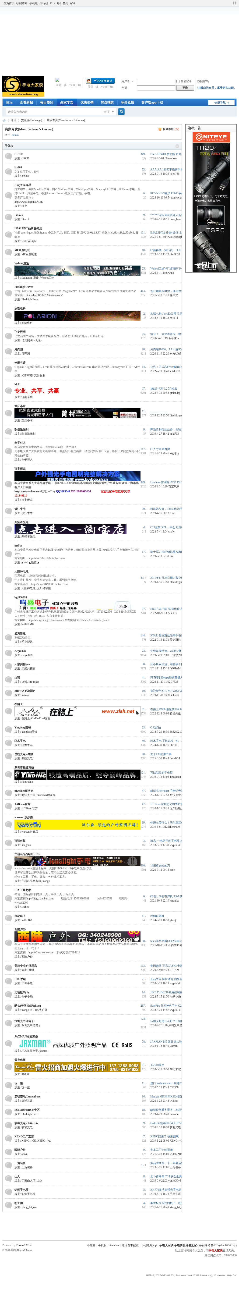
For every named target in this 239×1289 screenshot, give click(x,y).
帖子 (107, 112)
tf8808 (25, 1074)
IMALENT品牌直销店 (28, 228)
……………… (158, 411)
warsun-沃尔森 (23, 817)
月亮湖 (18, 349)
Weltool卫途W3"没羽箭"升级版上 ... (171, 268)
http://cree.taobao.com (27, 491)
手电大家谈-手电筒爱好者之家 (4, 120)
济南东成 (27, 397)
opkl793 (174, 433)
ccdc (172, 513)
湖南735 (174, 173)
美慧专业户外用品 (25, 965)
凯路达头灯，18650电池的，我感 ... (172, 509)
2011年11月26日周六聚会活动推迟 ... (172, 577)
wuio (171, 272)
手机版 (33, 3)
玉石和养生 (157, 1065)
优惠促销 (87, 102)
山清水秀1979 (178, 655)
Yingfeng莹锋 (22, 727)
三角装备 (20, 1163)
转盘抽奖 (107, 102)
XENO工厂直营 (24, 1136)
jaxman (43, 1050)
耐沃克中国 (28, 795)
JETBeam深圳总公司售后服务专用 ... (172, 804)
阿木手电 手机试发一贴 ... (166, 740)
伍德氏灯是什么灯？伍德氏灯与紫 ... (172, 1021)
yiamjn (173, 920)
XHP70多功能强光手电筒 (165, 1189)
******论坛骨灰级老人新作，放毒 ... (172, 215)
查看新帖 (26, 102)
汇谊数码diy (21, 992)
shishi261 (175, 371)
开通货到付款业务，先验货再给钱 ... (172, 429)
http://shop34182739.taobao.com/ (44, 295)
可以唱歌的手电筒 (161, 772)
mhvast (25, 695)
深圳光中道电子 (24, 1021)
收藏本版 (171, 129)
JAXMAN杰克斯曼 (26, 1036)
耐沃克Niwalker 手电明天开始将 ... (171, 790)
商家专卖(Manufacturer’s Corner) (66, 120)
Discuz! (20, 1245)
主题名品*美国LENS (27, 854)
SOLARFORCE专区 (27, 1109)
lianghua (26, 845)
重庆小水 (20, 406)
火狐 (17, 677)
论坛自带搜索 (130, 1245)
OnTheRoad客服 (40, 718)
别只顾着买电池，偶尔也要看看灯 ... (172, 291)
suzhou (25, 907)
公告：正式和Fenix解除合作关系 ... (171, 367)
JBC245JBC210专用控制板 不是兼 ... (172, 992)
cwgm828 (20, 651)
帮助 (73, 3)
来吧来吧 (175, 1069)
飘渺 (31, 970)
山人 (17, 1176)
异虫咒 (174, 295)
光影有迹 (20, 362)
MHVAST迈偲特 (24, 690)
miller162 (26, 920)
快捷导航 (220, 102)
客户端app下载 (152, 102)
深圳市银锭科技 (24, 767)
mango (46, 881)
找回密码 (203, 81)
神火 (24, 206)
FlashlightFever (23, 286)
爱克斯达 (20, 633)
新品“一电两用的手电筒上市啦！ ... (171, 840)
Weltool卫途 (21, 263)
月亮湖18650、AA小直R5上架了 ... (171, 349)
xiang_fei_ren (29, 1207)
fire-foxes (33, 681)
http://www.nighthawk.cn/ (28, 201)
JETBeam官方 (29, 808)
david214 (175, 758)
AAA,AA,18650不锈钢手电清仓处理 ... (173, 169)
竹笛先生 (175, 713)
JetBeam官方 (22, 804)
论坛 (9, 102)
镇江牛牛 (20, 509)
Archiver (114, 1245)
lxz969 (18, 167)
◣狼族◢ (34, 562)
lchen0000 (174, 826)
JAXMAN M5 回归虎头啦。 (167, 1041)
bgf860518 (20, 597)
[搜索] (120, 111)
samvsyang (177, 197)
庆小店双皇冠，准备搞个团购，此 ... (172, 664)
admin (15, 135)
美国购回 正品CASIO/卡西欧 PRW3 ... (173, 965)
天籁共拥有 (28, 668)
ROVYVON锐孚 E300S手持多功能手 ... (174, 193)
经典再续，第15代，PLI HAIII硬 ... (171, 250)
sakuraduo (27, 781)
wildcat (174, 1100)
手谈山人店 (28, 1180)
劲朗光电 (27, 758)
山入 (39, 1180)
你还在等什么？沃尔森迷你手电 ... (171, 822)
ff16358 (174, 1087)
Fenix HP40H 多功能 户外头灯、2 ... (172, 154)
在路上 (18, 704)
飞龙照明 (20, 332)
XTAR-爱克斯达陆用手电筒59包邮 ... (172, 635)
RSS (52, 3)
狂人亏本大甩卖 (160, 449)
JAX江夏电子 (29, 1050)
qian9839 (175, 254)
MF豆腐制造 (22, 250)
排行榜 (44, 3)
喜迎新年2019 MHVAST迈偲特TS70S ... (174, 690)
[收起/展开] (177, 146)
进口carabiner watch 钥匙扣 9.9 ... (169, 1083)
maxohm (174, 1114)
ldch (17, 384)
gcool (24, 562)
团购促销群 (157, 916)
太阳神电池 (21, 571)
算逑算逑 (27, 1100)
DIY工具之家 (22, 890)
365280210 (176, 731)
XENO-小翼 (28, 1140)
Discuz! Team (24, 1250)
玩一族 (18, 1083)
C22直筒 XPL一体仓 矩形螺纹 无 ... (171, 527)
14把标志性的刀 (160, 865)
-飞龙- (38, 340)
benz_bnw (175, 219)
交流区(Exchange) (31, 120)
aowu (24, 1154)
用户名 (125, 81)
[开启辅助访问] (230, 3)
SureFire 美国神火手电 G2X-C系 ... (171, 1005)
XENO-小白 (44, 1140)
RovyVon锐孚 (22, 185)
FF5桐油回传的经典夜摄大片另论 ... (172, 677)
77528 (174, 681)
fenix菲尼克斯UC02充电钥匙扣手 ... (171, 941)
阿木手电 (20, 740)
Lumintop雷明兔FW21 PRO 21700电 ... (173, 482)
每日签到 (62, 3)
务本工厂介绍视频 (161, 1149)
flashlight (26, 277)
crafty (171, 531)
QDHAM (175, 668)
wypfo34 (175, 845)
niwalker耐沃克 (23, 790)
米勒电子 (20, 916)
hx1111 (174, 318)
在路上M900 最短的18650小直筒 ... (171, 709)
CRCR (18, 154)
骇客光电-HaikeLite (26, 1123)
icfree (174, 613)
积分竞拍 (127, 102)
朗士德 (18, 1203)
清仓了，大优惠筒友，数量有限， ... (172, 334)
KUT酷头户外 (38, 1010)
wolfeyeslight (28, 241)
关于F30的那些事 (161, 754)
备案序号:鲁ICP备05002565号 (217, 1245)
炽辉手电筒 (21, 1189)
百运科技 (20, 840)
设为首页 (8, 3)
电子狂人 (20, 442)
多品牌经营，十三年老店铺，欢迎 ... (172, 1163)
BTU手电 (20, 979)
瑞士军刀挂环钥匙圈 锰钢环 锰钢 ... (172, 552)
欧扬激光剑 (21, 429)
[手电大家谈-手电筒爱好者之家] (23, 95)
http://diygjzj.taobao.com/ (40, 898)
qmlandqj (175, 392)
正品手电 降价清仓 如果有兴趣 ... (170, 979)
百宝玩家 (20, 468)
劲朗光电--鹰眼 (23, 754)
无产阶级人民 (178, 808)
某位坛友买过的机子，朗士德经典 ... (172, 1203)
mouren (172, 158)
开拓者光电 (21, 522)
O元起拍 (155, 727)
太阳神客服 (44, 588)
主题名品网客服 (31, 881)
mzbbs (18, 545)
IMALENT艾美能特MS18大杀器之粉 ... (174, 232)
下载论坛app (149, 1245)
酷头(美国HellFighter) (27, 1005)
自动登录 (186, 81)
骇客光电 (27, 1127)
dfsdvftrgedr (176, 415)
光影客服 (39, 375)
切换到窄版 (234, 3)
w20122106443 (178, 1154)
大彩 (24, 970)
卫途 (36, 277)
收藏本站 (22, 3)
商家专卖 (66, 102)
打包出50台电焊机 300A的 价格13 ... (172, 896)
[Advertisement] (119, 40)
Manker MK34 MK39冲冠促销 (168, 1096)
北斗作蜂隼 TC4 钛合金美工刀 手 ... (172, 1176)
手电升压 (175, 1194)
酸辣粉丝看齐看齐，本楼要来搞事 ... (172, 1109)
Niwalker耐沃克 (46, 795)
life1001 (174, 745)
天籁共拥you (22, 664)
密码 (124, 87)
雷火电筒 (20, 1060)
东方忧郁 (175, 353)
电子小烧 (27, 996)
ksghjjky (174, 453)
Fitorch (18, 215)
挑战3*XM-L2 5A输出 (163, 388)
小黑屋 (91, 1245)
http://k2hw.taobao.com (41, 952)
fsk (171, 556)
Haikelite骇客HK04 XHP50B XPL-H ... (173, 1123)
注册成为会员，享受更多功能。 (217, 87)
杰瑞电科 (20, 308)
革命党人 (173, 338)
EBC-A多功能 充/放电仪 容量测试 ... (172, 609)
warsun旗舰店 (29, 831)
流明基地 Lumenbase (27, 1096)
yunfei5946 (174, 1180)
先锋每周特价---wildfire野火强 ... (170, 651)
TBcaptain (175, 776)
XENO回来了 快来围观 (164, 1136)
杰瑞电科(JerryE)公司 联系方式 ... (170, 313)
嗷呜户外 (20, 1149)
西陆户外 (20, 929)
